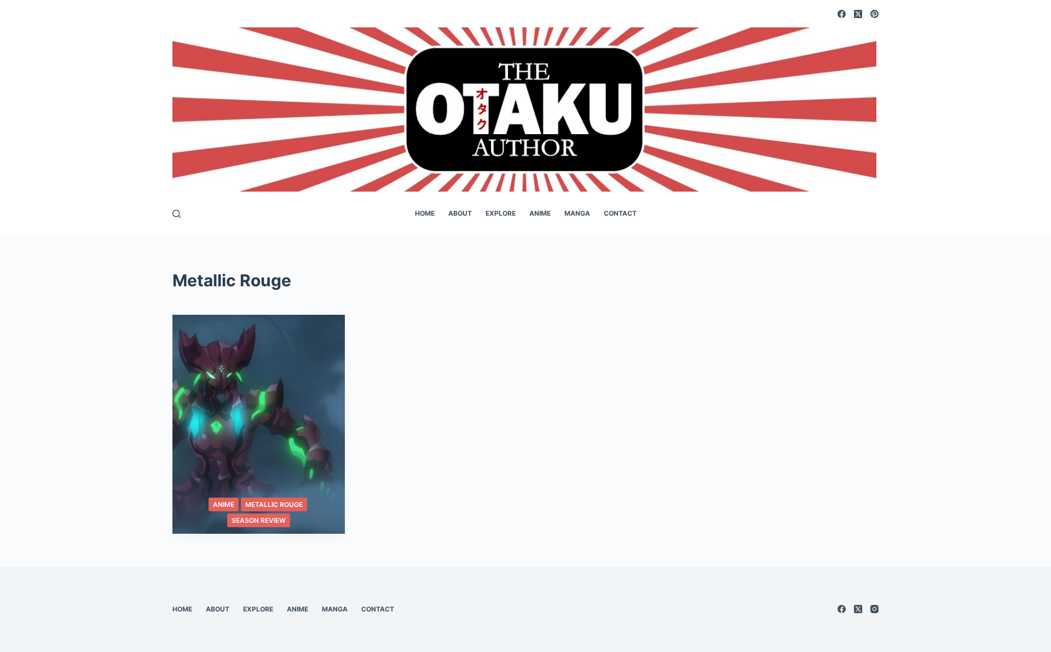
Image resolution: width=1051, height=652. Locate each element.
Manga (577, 213)
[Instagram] (874, 609)
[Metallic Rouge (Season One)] (258, 424)
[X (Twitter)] (858, 14)
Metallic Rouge (274, 504)
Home (425, 213)
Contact (620, 213)
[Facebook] (842, 14)
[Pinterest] (874, 14)
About (460, 213)
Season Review (259, 520)
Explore (501, 213)
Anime (540, 213)
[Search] (176, 214)
